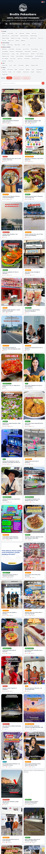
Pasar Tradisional (39, 53)
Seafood (17, 40)
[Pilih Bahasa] (43, 2)
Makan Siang (10, 44)
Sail (14, 71)
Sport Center (13, 58)
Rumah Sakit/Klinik (39, 56)
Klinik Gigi (12, 51)
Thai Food (4, 40)
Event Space (18, 49)
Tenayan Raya (5, 74)
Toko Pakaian (27, 58)
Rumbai (9, 71)
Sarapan (3, 44)
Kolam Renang (28, 51)
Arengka (3, 69)
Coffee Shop (21, 33)
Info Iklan (27, 23)
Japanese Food (33, 38)
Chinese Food (25, 38)
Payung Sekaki (39, 69)
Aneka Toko (10, 60)
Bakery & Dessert (14, 35)
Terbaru (9, 77)
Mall (17, 53)
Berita (15, 65)
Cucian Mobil (11, 49)
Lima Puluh (21, 69)
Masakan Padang (5, 38)
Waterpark (4, 60)
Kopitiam (28, 33)
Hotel (41, 49)
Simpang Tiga (26, 71)
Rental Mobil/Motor (29, 56)
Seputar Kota (4, 65)
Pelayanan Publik (34, 65)
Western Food (11, 40)
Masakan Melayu (33, 35)
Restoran (4, 33)
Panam (33, 69)
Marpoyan (28, 69)
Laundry (13, 53)
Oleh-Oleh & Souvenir (24, 53)
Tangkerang (38, 71)
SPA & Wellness (5, 58)
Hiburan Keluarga (34, 49)
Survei (10, 65)
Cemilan (23, 44)
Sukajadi (32, 71)
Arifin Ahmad (10, 69)
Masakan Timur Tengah (15, 38)
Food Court (34, 33)
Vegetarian (23, 40)
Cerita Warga (21, 65)
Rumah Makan (10, 33)
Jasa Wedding (5, 51)
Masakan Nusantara (24, 35)
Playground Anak (5, 56)
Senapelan (19, 71)
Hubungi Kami (36, 23)
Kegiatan (27, 65)
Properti (12, 56)
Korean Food (40, 38)
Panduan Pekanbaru (16, 23)
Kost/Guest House (5, 53)
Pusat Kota (4, 71)
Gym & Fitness (26, 49)
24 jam (28, 44)
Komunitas (34, 51)
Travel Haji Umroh (35, 58)
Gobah (16, 69)
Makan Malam (17, 44)
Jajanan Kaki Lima (6, 35)
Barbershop (4, 49)
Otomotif (32, 53)
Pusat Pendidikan (19, 56)
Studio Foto (19, 58)
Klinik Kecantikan (19, 51)
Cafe (16, 33)
